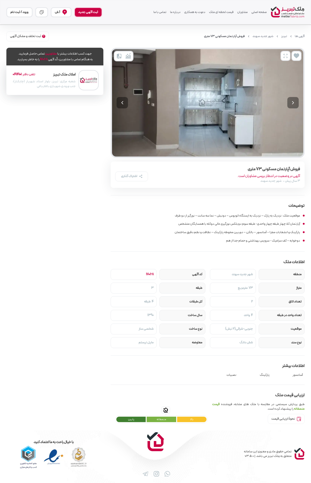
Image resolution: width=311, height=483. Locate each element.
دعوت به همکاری (194, 12)
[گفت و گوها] (41, 12)
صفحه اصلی (259, 12)
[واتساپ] (166, 474)
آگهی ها (300, 36)
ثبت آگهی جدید (88, 12)
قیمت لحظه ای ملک (221, 12)
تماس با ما (159, 12)
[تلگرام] (144, 474)
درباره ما (175, 12)
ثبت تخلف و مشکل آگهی (25, 36)
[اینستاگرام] (155, 474)
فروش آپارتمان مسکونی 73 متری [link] (224, 36)
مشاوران (242, 12)
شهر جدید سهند (262, 36)
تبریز (284, 36)
